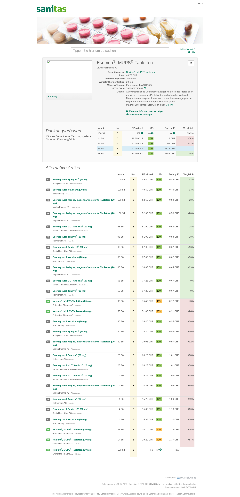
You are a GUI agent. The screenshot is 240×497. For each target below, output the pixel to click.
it (202, 3)
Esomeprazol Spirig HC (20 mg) (70, 179)
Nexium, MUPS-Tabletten (140, 72)
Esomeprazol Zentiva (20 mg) (69, 236)
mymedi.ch (168, 484)
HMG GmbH (155, 484)
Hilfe (192, 52)
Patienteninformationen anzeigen (146, 111)
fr (201, 3)
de (199, 3)
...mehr (169, 104)
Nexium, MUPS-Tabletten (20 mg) (72, 301)
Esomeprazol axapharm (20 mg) (70, 189)
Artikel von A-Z (187, 49)
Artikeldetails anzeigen (140, 114)
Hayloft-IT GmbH (188, 487)
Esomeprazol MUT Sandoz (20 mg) (72, 226)
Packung (52, 96)
